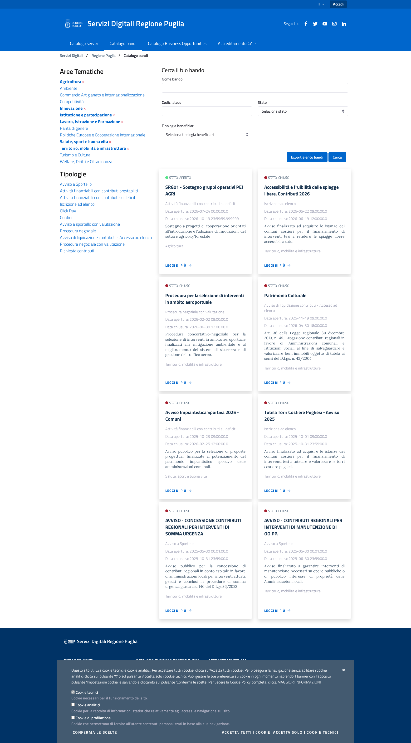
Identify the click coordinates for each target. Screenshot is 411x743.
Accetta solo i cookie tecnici (305, 732)
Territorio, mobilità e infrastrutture (93, 148)
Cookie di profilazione (93, 718)
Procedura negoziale (78, 231)
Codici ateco (171, 102)
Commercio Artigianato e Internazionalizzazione (102, 95)
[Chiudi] (344, 670)
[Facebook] (304, 23)
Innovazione (71, 108)
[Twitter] (313, 23)
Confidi (66, 217)
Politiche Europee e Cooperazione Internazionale (102, 135)
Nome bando (172, 79)
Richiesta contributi (77, 251)
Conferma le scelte (95, 732)
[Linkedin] (342, 23)
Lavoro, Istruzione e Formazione (90, 121)
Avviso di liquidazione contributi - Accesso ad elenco (106, 237)
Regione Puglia (104, 55)
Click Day (68, 211)
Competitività (72, 101)
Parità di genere (74, 128)
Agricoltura (70, 81)
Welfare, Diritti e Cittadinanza (86, 161)
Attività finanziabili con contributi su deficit (97, 197)
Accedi (338, 4)
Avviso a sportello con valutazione (90, 224)
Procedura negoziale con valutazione (92, 244)
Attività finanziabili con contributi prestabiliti (99, 191)
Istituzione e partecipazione (86, 115)
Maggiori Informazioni (299, 682)
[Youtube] (323, 23)
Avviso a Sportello (76, 184)
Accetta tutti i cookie (246, 732)
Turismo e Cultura (75, 155)
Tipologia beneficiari (178, 126)
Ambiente (68, 88)
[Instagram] (332, 23)
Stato (262, 102)
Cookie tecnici (87, 692)
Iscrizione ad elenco (77, 204)
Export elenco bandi (307, 157)
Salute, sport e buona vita (84, 141)
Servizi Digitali (71, 55)
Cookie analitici (88, 705)
